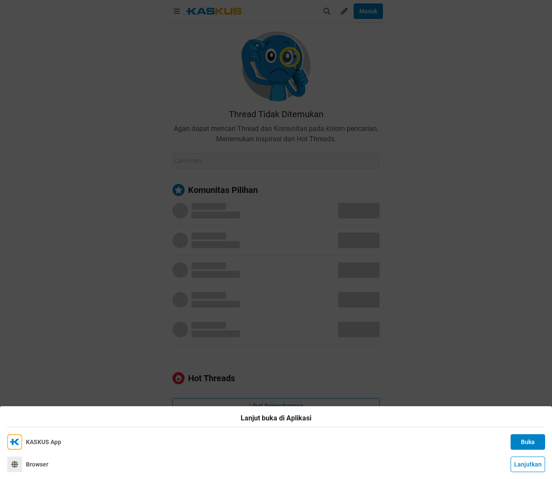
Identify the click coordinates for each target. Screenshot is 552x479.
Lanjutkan (528, 464)
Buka (528, 442)
